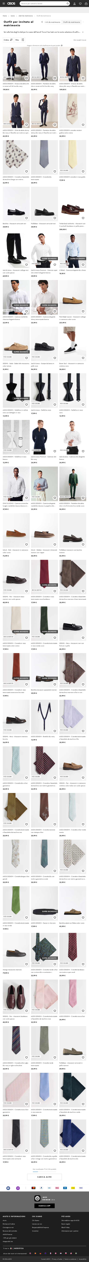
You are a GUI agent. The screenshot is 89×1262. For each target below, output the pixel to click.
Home (5, 16)
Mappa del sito (8, 1241)
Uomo (13, 16)
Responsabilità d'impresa (40, 1227)
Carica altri (44, 1177)
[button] (30, 1253)
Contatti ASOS (45, 1259)
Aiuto (4, 1220)
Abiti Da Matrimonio (26, 16)
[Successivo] (83, 22)
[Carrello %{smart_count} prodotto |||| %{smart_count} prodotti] (86, 3)
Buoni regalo (66, 1224)
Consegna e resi (8, 1227)
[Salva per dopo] (26, 78)
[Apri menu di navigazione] (3, 3)
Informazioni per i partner (70, 1231)
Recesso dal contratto (10, 1231)
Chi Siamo (35, 1220)
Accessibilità (82, 1259)
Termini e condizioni (71, 1259)
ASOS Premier (7, 1234)
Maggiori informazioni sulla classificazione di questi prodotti (43, 45)
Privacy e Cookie (57, 1259)
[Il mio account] (74, 3)
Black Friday (66, 1227)
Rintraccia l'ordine (9, 1224)
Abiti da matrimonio (52, 22)
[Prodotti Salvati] (80, 3)
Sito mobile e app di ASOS (70, 1220)
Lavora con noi (37, 1224)
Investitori (35, 1231)
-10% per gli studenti (10, 1238)
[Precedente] (42, 22)
